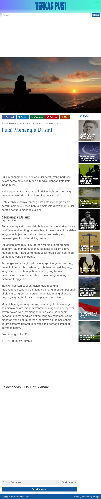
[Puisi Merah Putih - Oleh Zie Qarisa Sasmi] (89, 309)
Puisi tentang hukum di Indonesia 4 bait (87, 248)
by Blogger (95, 496)
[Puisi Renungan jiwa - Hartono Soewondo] (89, 331)
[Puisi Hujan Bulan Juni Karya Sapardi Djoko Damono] (89, 219)
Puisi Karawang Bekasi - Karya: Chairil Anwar (87, 136)
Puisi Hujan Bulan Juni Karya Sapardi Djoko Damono (89, 226)
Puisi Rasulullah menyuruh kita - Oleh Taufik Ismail (88, 158)
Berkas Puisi (23, 496)
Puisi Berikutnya (13, 482)
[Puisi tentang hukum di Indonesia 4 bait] (89, 242)
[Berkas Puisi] (50, 5)
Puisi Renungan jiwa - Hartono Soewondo (87, 338)
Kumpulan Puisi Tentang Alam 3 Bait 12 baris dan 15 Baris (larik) (88, 292)
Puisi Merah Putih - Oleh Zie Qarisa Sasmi (88, 315)
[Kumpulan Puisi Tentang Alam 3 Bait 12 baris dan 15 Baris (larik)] (89, 286)
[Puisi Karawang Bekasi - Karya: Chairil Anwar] (89, 130)
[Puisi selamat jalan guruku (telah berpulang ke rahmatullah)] (89, 174)
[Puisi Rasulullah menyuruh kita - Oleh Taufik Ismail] (89, 152)
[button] (65, 117)
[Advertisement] (51, 37)
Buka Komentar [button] (39, 489)
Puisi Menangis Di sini (27, 130)
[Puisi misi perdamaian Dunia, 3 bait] (89, 197)
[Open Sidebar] (96, 3)
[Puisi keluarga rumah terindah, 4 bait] (89, 264)
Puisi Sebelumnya (64, 482)
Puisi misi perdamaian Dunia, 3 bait (89, 203)
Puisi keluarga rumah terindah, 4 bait (88, 270)
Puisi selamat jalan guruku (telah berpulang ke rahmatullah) (89, 180)
